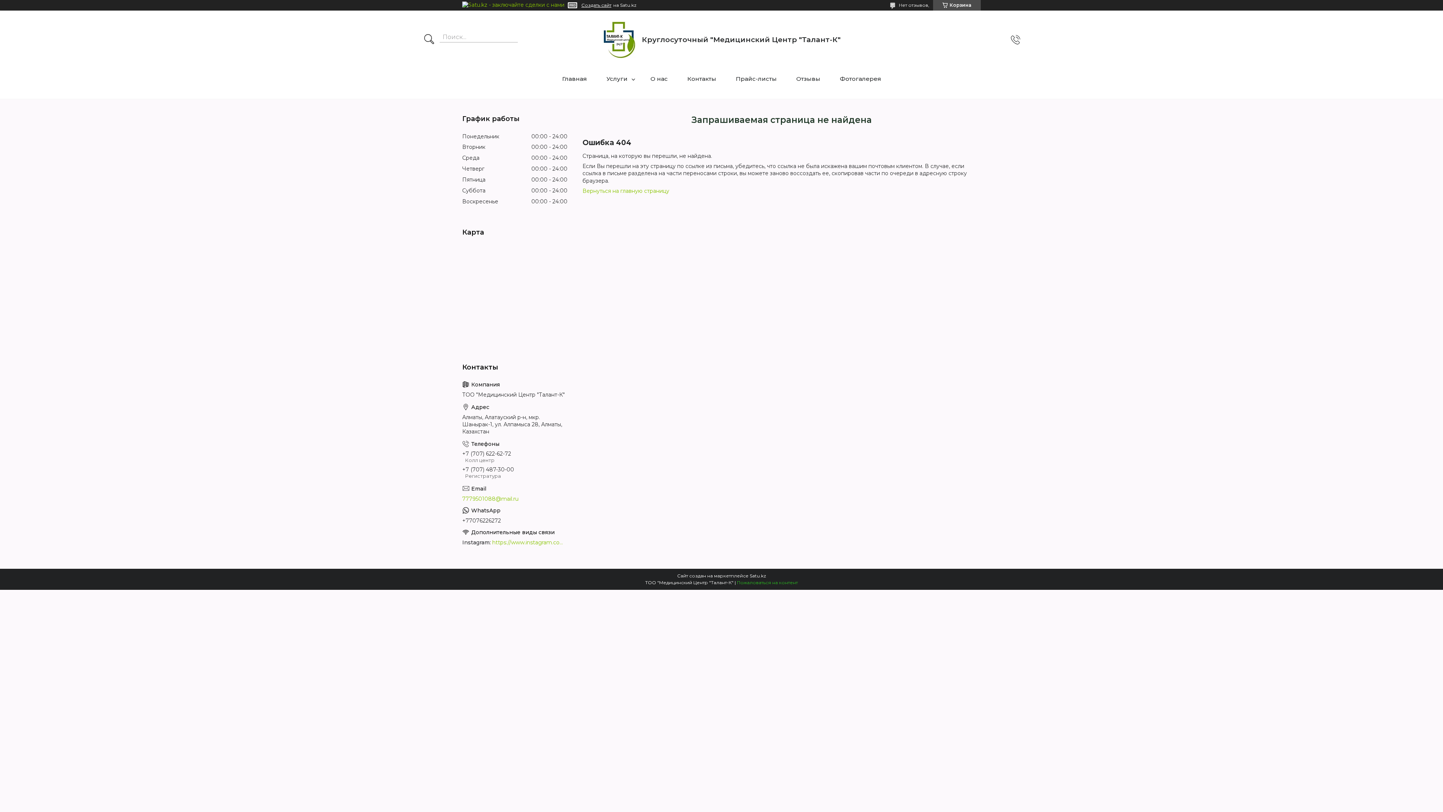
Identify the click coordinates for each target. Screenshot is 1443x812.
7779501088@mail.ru (490, 498)
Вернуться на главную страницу (625, 191)
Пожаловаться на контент (767, 582)
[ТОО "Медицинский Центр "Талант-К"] (619, 39)
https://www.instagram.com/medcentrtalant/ (529, 542)
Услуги (617, 78)
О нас (659, 78)
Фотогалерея (860, 78)
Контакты (701, 78)
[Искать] (429, 40)
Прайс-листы (756, 78)
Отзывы (808, 78)
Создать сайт (596, 5)
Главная (574, 78)
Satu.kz (758, 576)
